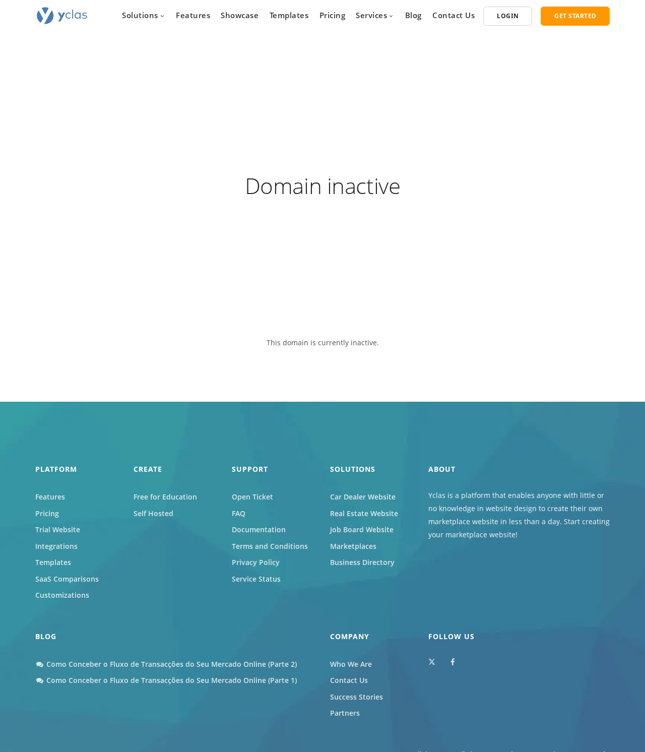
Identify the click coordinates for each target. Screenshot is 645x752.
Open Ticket (252, 497)
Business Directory (362, 562)
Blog (413, 15)
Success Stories (356, 697)
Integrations (56, 546)
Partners (345, 713)
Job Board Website (362, 529)
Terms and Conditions (270, 546)
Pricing (332, 15)
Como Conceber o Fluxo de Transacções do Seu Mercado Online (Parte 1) (170, 680)
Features (193, 15)
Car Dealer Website (363, 497)
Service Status (256, 579)
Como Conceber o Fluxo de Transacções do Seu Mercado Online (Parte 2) (170, 664)
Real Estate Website (364, 513)
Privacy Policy (256, 562)
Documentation (259, 529)
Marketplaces (353, 546)
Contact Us (453, 15)
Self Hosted (153, 513)
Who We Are (351, 664)
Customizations (62, 595)
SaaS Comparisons (67, 579)
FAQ (238, 513)
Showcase (240, 15)
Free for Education (165, 497)
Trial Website (57, 529)
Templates (289, 15)
